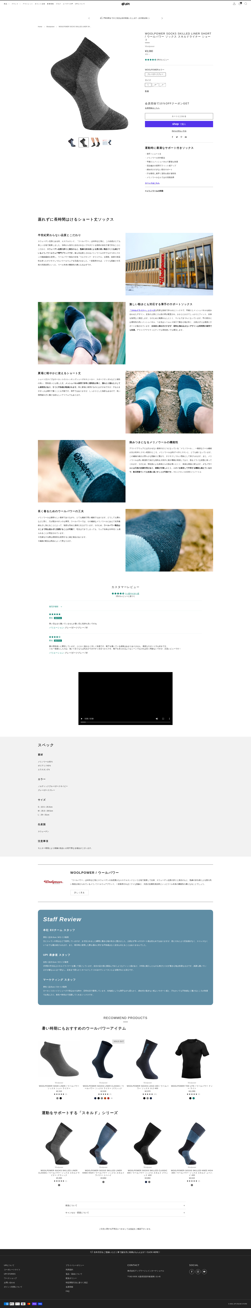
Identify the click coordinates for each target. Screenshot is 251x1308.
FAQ (132, 1229)
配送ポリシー (71, 1278)
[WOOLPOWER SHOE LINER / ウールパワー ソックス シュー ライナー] (59, 1059)
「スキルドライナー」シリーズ (142, 310)
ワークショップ (10, 1278)
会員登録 (69, 1287)
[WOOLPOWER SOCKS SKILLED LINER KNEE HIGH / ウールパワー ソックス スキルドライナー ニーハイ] (103, 1143)
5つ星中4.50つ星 (132, 594)
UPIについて (9, 1265)
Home (40, 27)
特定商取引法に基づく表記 (77, 1282)
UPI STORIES (9, 1274)
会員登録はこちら (152, 108)
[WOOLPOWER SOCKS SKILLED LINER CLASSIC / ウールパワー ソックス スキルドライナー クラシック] (59, 1143)
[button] (151, 60)
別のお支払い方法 (179, 131)
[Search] (245, 3)
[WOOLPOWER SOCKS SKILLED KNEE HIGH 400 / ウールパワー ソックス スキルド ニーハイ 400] (192, 1143)
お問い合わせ (9, 1282)
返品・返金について (74, 1274)
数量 (147, 91)
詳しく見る (79, 893)
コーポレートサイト (12, 1270)
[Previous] (89, 18)
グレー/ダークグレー (155, 74)
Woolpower (50, 27)
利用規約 (69, 1270)
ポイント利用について (13, 1287)
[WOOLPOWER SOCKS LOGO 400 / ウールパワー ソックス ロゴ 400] (148, 1059)
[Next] (162, 18)
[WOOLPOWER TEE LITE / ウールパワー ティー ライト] (192, 1059)
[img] (54, 614)
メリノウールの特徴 (155, 191)
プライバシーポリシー (75, 1265)
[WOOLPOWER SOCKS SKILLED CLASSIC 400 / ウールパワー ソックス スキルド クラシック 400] (148, 1143)
